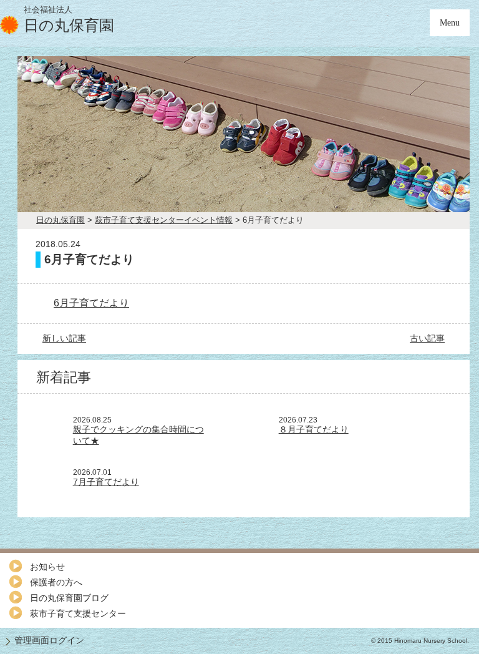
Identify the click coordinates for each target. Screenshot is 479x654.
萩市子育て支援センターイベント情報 (164, 220)
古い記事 (427, 338)
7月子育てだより (106, 482)
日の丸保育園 (60, 220)
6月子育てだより (91, 303)
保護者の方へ (56, 582)
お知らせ (47, 567)
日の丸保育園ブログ (69, 598)
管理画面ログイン (49, 640)
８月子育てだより (314, 429)
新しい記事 (64, 338)
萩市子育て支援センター (78, 613)
